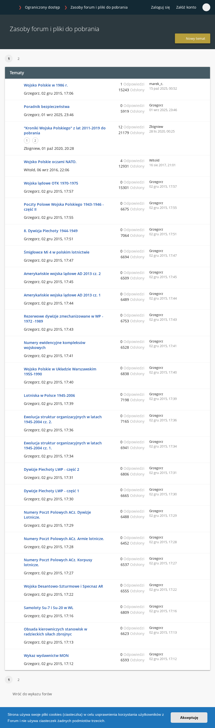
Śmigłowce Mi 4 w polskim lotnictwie (56, 252)
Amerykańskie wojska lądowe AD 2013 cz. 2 (62, 273)
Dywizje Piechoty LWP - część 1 (51, 490)
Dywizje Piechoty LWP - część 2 (51, 469)
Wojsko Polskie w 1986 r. (46, 85)
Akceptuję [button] (189, 717)
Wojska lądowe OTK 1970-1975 (51, 183)
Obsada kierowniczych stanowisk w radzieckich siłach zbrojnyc (55, 632)
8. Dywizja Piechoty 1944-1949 (51, 230)
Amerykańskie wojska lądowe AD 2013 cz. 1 (62, 295)
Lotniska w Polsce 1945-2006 (49, 395)
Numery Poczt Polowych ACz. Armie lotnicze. (64, 538)
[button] (107, 721)
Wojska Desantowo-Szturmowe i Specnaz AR (63, 586)
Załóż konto (186, 7)
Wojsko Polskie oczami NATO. (50, 161)
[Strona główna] (10, 7)
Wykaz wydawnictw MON (46, 655)
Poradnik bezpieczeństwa (46, 106)
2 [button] (18, 58)
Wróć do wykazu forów (32, 693)
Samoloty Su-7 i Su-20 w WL (48, 607)
